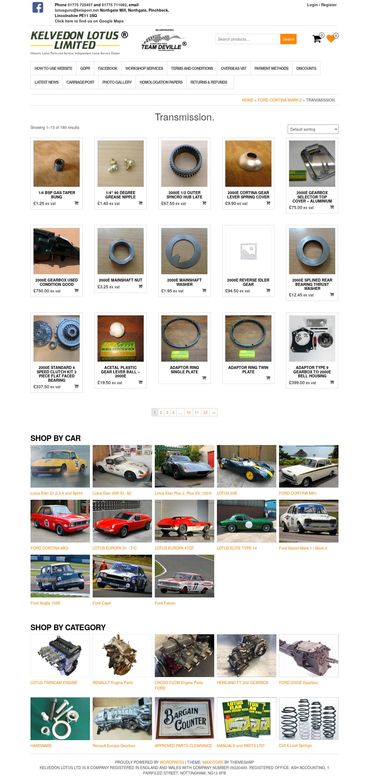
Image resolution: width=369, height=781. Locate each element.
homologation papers (161, 82)
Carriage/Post (80, 82)
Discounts (306, 68)
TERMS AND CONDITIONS (192, 68)
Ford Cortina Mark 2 (280, 100)
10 (188, 412)
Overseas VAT (233, 68)
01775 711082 (114, 4)
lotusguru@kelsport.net (77, 10)
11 (197, 412)
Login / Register (322, 4)
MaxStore (213, 762)
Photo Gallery (117, 82)
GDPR (85, 68)
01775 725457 (80, 4)
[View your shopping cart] (317, 40)
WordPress (172, 762)
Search (289, 39)
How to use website (53, 68)
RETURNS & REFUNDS (208, 82)
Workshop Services (144, 68)
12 (205, 412)
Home (247, 100)
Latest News (46, 82)
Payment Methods (271, 68)
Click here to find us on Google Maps (89, 21)
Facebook (107, 68)
